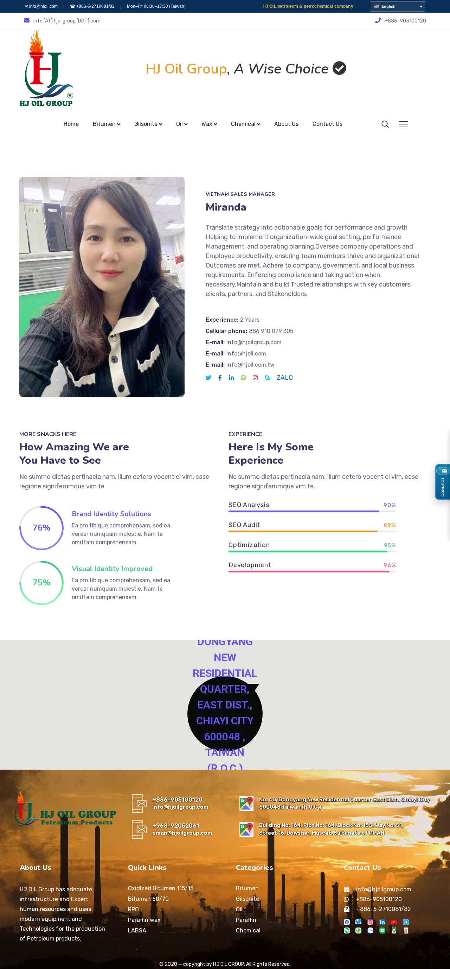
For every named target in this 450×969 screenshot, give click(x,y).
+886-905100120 (177, 799)
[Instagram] (370, 922)
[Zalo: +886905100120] (370, 930)
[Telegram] (406, 922)
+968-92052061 (175, 825)
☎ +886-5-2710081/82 (92, 6)
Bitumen (247, 888)
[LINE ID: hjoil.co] (382, 930)
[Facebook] (347, 922)
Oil (239, 909)
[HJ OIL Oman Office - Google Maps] (246, 829)
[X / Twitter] (358, 922)
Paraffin (246, 920)
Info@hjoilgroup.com (180, 807)
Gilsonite (247, 899)
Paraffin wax (144, 920)
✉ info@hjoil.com (41, 6)
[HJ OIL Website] (406, 930)
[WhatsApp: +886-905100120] (358, 930)
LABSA (137, 930)
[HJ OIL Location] (394, 930)
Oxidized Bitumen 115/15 (160, 888)
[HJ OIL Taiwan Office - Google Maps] (246, 803)
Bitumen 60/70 (148, 899)
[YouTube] (394, 922)
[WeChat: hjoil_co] (347, 930)
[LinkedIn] (382, 922)
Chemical (248, 930)
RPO (133, 909)
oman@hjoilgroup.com (182, 833)
